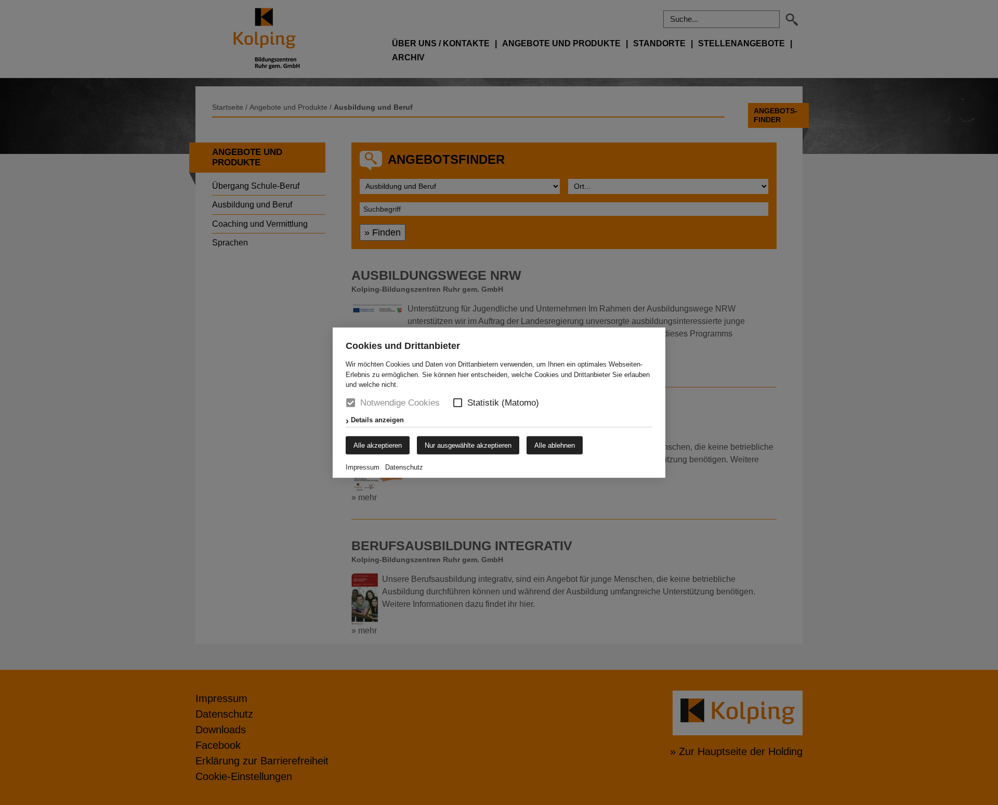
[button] (458, 403)
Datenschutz (404, 467)
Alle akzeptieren (377, 445)
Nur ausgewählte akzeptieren (468, 445)
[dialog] (499, 402)
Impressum (362, 467)
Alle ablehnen (554, 445)
